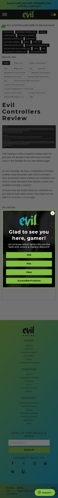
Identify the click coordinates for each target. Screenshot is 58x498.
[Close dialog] (53, 213)
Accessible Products (28, 280)
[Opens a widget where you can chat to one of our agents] (45, 493)
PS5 (29, 255)
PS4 (29, 263)
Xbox (29, 272)
